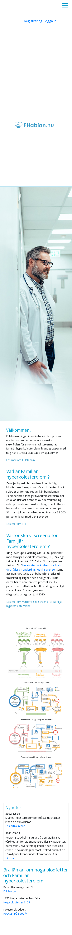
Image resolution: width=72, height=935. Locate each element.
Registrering (33, 21)
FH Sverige (10, 891)
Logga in (50, 21)
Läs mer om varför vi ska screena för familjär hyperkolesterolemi (34, 604)
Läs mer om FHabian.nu (21, 460)
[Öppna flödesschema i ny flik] (36, 700)
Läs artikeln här (15, 826)
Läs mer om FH (16, 524)
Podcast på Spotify (15, 913)
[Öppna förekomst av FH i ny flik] (36, 655)
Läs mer (10, 858)
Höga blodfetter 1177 (16, 902)
